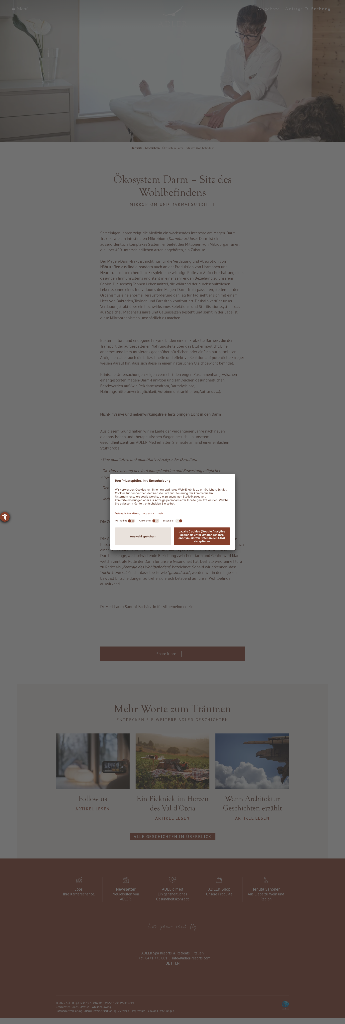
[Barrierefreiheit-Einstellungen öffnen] (5, 517)
